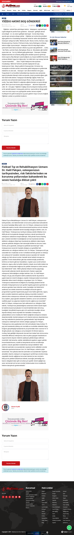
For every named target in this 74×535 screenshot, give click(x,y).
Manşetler (65, 500)
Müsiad (43, 513)
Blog (43, 522)
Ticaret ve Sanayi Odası (67, 509)
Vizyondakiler (55, 518)
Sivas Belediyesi (56, 507)
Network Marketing (54, 505)
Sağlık (40, 10)
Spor (19, 10)
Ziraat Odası (66, 513)
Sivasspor (65, 507)
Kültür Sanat (47, 10)
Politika (24, 10)
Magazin (29, 10)
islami (43, 504)
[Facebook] (3, 497)
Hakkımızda (29, 491)
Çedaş (53, 516)
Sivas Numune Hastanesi (66, 520)
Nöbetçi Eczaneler (56, 520)
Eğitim (43, 500)
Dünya (14, 10)
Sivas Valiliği (66, 504)
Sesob (43, 511)
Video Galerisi (68, 14)
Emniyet (44, 509)
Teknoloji (35, 10)
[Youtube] (16, 497)
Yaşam (64, 498)
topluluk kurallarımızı (17, 153)
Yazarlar (54, 10)
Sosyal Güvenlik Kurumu (56, 491)
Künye (27, 493)
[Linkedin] (13, 497)
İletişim (27, 507)
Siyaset (54, 522)
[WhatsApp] (69, 527)
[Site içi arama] (64, 10)
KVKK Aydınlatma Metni (31, 495)
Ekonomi (9, 10)
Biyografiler (44, 518)
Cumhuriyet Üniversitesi (44, 507)
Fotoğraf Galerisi (58, 14)
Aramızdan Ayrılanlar (65, 503)
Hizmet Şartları (29, 504)
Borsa (64, 516)
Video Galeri (45, 520)
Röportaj (54, 502)
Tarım (53, 513)
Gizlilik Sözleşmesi (30, 506)
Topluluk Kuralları (30, 500)
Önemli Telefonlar (30, 496)
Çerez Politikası (29, 498)
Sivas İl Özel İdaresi (55, 509)
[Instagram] (9, 497)
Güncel (3, 10)
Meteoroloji (66, 511)
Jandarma (65, 522)
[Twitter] (6, 497)
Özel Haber (44, 502)
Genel (13, 14)
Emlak (43, 516)
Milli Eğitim (55, 511)
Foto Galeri (65, 518)
